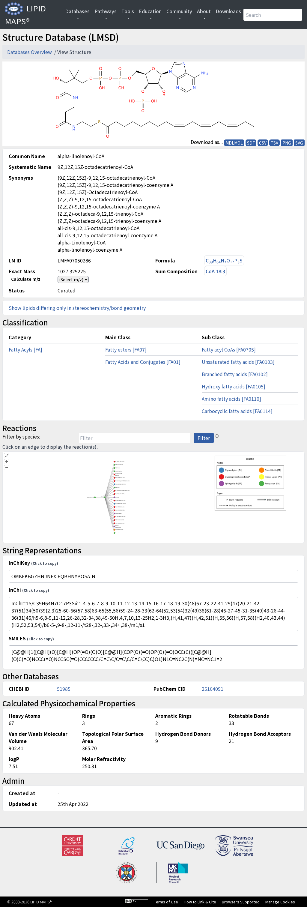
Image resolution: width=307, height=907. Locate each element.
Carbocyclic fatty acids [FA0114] (237, 411)
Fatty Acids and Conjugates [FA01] (142, 361)
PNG (286, 143)
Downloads (228, 11)
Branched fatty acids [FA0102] (235, 374)
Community (179, 11)
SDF (251, 143)
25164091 (212, 688)
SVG (299, 143)
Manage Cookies (280, 902)
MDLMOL (234, 143)
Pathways (105, 11)
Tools (127, 11)
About (204, 11)
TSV (274, 143)
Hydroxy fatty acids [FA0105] (233, 386)
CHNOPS (224, 260)
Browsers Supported (241, 902)
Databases (77, 11)
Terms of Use (166, 902)
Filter (204, 438)
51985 (63, 688)
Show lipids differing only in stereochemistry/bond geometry (77, 307)
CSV (263, 143)
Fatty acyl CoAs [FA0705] (229, 349)
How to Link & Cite (200, 902)
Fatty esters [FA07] (126, 349)
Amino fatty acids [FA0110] (231, 398)
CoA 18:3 (215, 271)
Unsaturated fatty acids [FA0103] (238, 361)
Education (150, 11)
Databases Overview (30, 51)
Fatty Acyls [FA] (25, 349)
